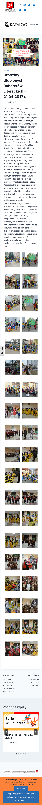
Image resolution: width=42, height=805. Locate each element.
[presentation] (21, 721)
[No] (39, 791)
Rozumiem (21, 788)
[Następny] (36, 732)
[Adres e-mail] (20, 10)
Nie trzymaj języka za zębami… (33, 681)
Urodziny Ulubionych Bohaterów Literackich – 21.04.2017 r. (9, 684)
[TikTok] (29, 5)
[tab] (16, 753)
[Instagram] (24, 5)
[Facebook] (20, 5)
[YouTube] (33, 5)
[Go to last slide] (6, 732)
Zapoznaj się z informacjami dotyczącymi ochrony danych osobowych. (21, 797)
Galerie (7, 70)
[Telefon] (24, 10)
